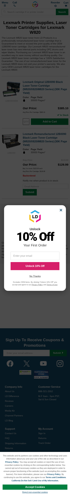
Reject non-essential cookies (35, 492)
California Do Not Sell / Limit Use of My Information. (35, 481)
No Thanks (35, 276)
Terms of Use (52, 285)
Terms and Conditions (56, 477)
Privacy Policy (12, 462)
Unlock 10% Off (35, 266)
